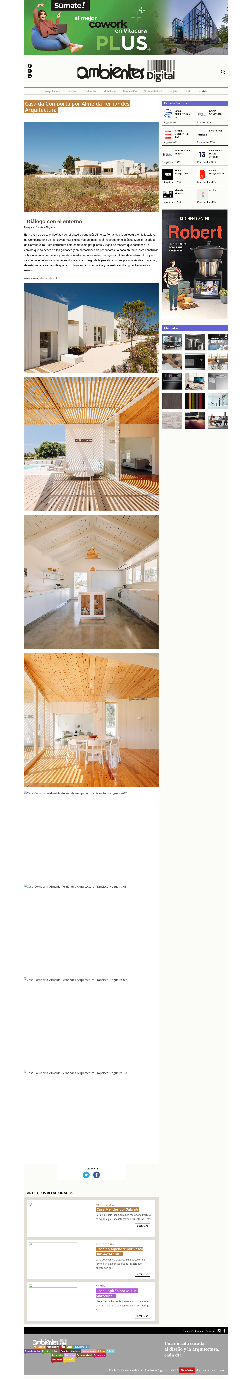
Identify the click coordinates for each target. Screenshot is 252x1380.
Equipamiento (82, 1347)
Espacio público (32, 1351)
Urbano (55, 1351)
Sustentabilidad (153, 91)
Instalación (69, 1359)
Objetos (174, 91)
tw (219, 1331)
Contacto (210, 1331)
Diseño (72, 91)
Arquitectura (52, 91)
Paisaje (110, 1351)
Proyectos (70, 1355)
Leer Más (142, 1225)
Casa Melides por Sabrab (117, 1209)
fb (224, 1331)
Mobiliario (109, 91)
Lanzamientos (89, 1351)
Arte (188, 91)
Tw (86, 1175)
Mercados (57, 1359)
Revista (203, 91)
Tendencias (89, 91)
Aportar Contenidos (193, 1331)
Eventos (46, 1351)
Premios (65, 1351)
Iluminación (130, 91)
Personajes (57, 1355)
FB (96, 1175)
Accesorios (39, 1347)
